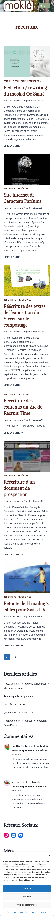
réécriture (19, 81)
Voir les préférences (27, 905)
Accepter (27, 888)
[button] (49, 855)
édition (7, 81)
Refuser (27, 896)
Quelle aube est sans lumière (20, 712)
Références (34, 81)
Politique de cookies (14, 912)
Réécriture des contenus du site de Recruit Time (23, 407)
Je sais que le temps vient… (20, 696)
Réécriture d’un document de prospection (19, 488)
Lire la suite (13, 146)
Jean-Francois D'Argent (18, 101)
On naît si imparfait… (16, 704)
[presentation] (27, 61)
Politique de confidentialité (35, 912)
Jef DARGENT (20, 746)
